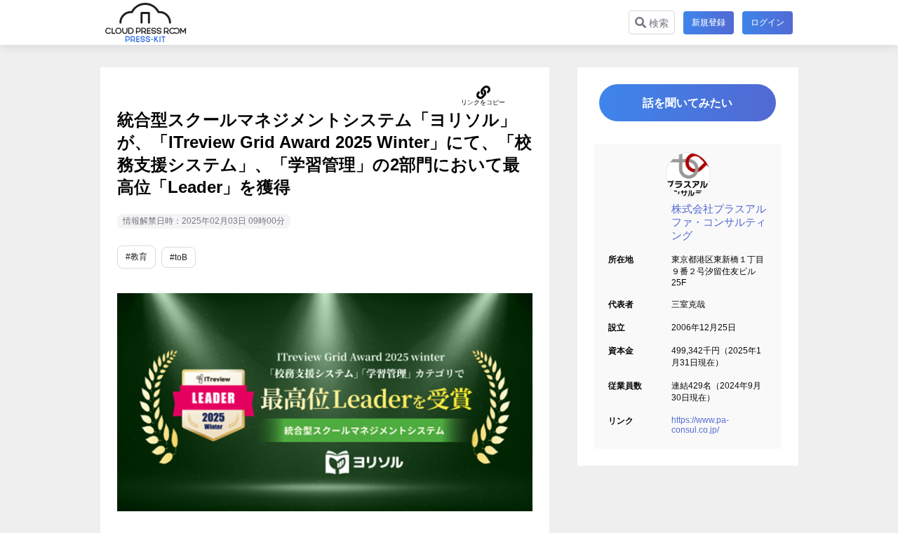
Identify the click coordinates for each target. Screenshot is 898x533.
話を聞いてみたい (687, 103)
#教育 (136, 257)
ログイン (767, 22)
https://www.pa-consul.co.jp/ (700, 425)
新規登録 (708, 22)
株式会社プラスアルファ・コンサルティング (718, 222)
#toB (178, 257)
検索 (657, 23)
